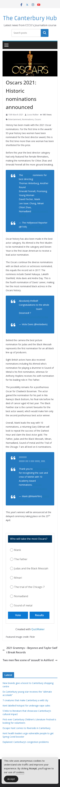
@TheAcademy (41, 468)
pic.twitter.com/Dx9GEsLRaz (33, 316)
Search (44, 33)
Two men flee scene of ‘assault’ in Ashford (28, 660)
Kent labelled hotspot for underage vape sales (26, 705)
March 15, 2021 (36, 226)
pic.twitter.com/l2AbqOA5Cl (33, 488)
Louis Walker (33, 114)
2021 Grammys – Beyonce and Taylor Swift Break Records (31, 650)
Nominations (28, 119)
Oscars (38, 119)
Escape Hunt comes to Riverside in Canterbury (26, 728)
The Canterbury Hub (30, 18)
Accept (11, 778)
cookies (20, 772)
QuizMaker (38, 629)
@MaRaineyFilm (27, 308)
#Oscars (28, 175)
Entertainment (14, 119)
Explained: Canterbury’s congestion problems (26, 741)
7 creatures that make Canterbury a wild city (25, 700)
